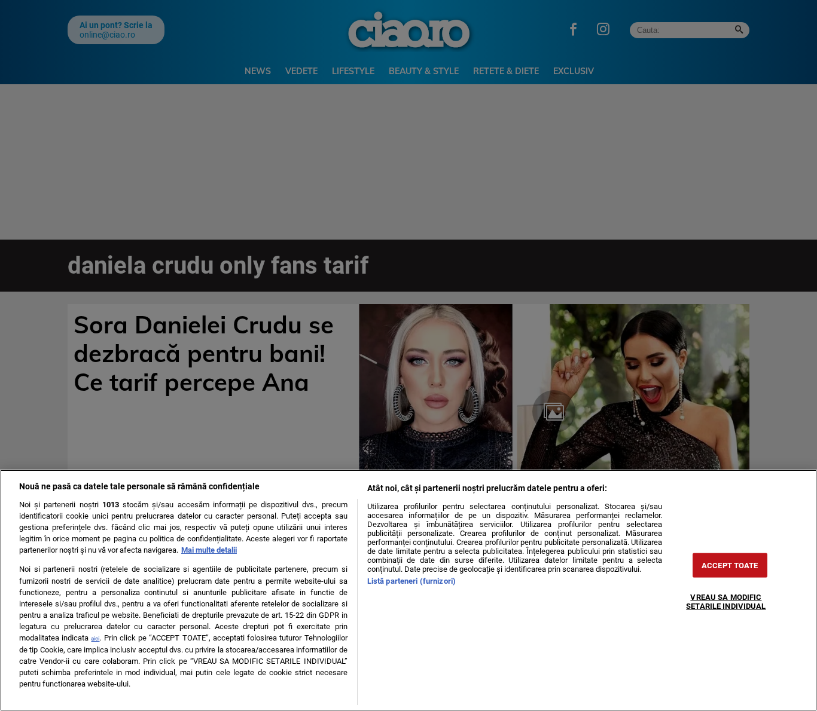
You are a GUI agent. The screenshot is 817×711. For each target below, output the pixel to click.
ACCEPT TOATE (730, 565)
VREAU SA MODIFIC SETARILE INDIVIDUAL (726, 602)
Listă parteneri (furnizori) (411, 581)
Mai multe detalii (209, 549)
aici (95, 638)
